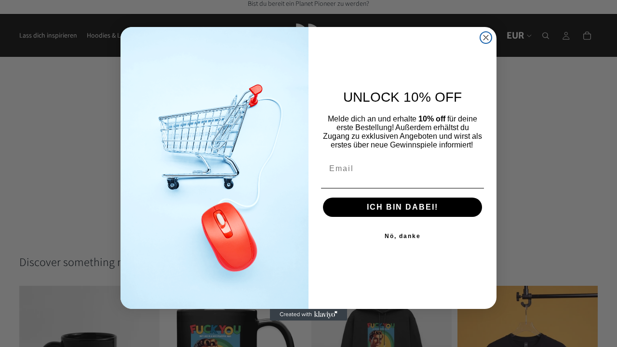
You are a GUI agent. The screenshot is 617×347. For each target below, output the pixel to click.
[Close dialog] (486, 37)
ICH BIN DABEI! (402, 207)
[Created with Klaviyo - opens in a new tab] (308, 314)
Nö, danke (403, 236)
